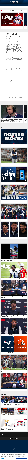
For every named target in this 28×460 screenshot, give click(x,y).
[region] (14, 456)
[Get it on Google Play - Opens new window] (16, 439)
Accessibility (14, 448)
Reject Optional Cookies (24, 458)
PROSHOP (24, 5)
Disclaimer (14, 449)
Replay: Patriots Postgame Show (7, 10)
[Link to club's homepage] (1, 5)
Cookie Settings (2, 458)
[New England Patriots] (14, 441)
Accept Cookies (18, 458)
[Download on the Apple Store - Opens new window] (11, 438)
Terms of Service (14, 447)
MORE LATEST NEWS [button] (14, 240)
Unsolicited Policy (14, 450)
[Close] (27, 454)
